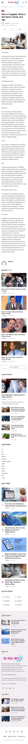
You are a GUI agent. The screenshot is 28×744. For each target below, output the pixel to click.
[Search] (26, 2)
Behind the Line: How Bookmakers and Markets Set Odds (18, 436)
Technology (5, 473)
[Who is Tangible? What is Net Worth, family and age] (14, 41)
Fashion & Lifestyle (6, 461)
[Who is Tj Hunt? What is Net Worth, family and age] (14, 280)
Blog (3, 454)
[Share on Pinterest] (19, 29)
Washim (7, 23)
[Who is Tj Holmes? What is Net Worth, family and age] (14, 303)
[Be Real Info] (14, 2)
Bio (3, 10)
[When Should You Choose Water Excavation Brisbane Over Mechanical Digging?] (6, 409)
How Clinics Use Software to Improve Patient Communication (18, 622)
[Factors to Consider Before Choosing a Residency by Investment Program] (6, 418)
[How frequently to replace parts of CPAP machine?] (14, 386)
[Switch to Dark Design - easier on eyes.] (23, 2)
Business (4, 456)
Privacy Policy (12, 736)
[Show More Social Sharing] (25, 29)
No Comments (6, 25)
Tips (3, 475)
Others (3, 471)
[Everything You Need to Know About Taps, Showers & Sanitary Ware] (14, 571)
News (3, 468)
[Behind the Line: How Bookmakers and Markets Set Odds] (6, 436)
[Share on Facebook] (5, 29)
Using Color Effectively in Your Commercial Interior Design (17, 427)
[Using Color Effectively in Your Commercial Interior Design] (6, 427)
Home (3, 466)
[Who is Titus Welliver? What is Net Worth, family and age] (14, 325)
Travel (3, 478)
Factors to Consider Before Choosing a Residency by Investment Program (18, 418)
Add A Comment (14, 367)
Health (3, 463)
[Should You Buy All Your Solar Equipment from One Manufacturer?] (14, 519)
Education (4, 459)
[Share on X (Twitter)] (12, 29)
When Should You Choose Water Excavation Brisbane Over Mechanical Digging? (18, 409)
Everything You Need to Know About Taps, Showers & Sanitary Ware (15, 582)
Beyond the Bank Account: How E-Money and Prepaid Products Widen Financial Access (15, 556)
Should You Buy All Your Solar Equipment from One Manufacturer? (15, 530)
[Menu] (2, 2)
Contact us (21, 736)
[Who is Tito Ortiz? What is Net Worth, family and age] (14, 348)
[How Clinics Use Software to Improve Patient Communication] (14, 495)
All (2, 449)
